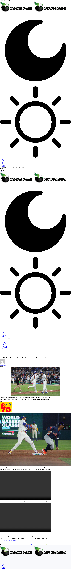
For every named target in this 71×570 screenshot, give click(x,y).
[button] (2, 171)
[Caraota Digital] (33, 185)
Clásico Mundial (8, 540)
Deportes (1, 355)
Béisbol (5, 540)
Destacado (12, 540)
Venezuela (16, 540)
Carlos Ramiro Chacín (3, 365)
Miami (14, 540)
